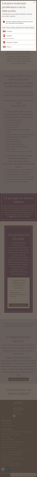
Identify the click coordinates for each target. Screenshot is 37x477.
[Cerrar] (34, 2)
